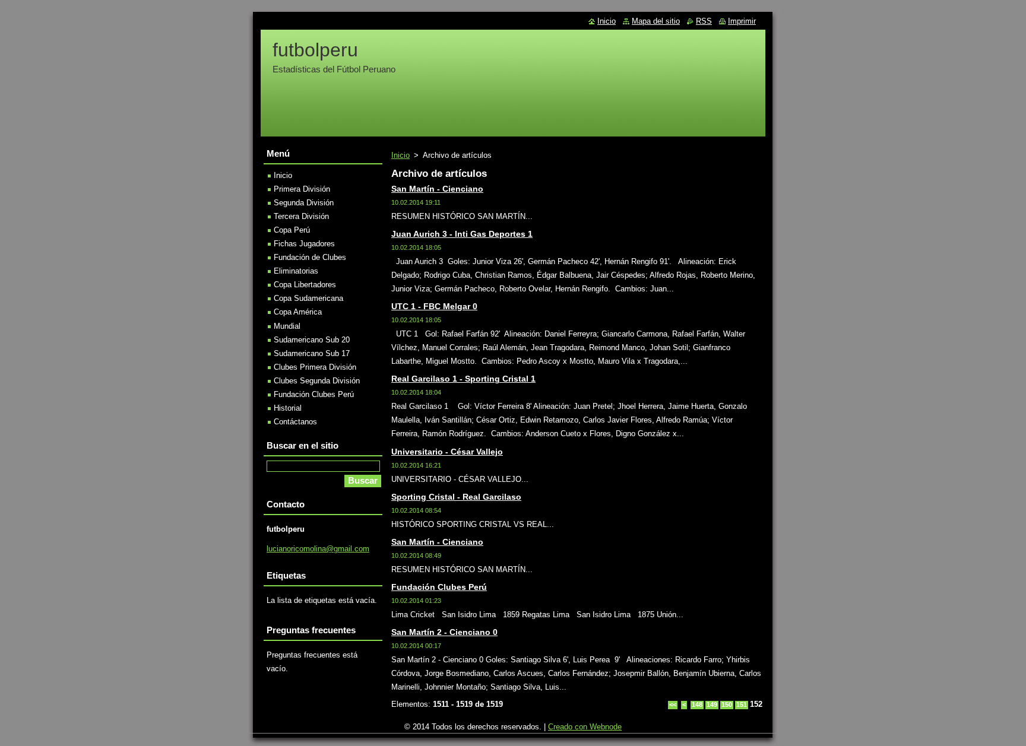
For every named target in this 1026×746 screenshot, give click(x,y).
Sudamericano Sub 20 (312, 339)
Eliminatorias (296, 270)
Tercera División (301, 216)
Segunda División (304, 202)
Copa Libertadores (305, 284)
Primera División (302, 189)
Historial (288, 408)
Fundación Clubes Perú (439, 587)
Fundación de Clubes (310, 257)
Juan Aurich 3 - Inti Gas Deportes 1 (462, 234)
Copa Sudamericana (308, 298)
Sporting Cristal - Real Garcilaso (456, 496)
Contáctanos (295, 421)
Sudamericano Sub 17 (312, 353)
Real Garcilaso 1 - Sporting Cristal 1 (463, 378)
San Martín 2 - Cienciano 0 (444, 632)
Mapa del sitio (656, 21)
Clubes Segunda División (317, 380)
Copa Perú (292, 230)
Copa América (298, 311)
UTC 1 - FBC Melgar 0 (434, 306)
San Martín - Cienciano (437, 188)
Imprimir (742, 21)
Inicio (400, 155)
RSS (704, 21)
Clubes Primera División (315, 367)
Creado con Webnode (585, 726)
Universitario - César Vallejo (447, 451)
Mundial (287, 326)
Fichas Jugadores (304, 243)
